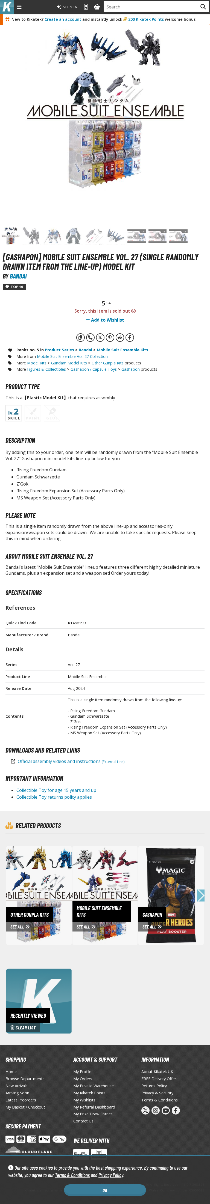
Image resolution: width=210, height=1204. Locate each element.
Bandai (18, 276)
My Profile (82, 1071)
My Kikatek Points (89, 1092)
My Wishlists (84, 1100)
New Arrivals (16, 1085)
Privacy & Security (157, 1092)
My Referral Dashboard (94, 1107)
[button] (201, 895)
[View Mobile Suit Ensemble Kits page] (122, 894)
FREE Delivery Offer (158, 1078)
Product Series (59, 349)
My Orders (82, 1078)
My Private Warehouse (93, 1085)
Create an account (63, 19)
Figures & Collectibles (46, 369)
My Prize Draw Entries (93, 1113)
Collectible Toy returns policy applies (54, 797)
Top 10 (16, 286)
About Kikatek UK (157, 1071)
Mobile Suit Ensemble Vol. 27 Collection (72, 356)
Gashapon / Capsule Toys (94, 369)
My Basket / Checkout (25, 1107)
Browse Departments (25, 1078)
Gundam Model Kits (69, 363)
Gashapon (130, 369)
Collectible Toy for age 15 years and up (56, 790)
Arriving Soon (17, 1092)
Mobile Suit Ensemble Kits (122, 349)
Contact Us (83, 1121)
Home (11, 1071)
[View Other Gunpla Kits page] (56, 894)
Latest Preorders (20, 1100)
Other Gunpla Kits (108, 363)
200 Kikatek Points (146, 19)
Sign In (70, 6)
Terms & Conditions (72, 1175)
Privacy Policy (110, 1175)
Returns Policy (154, 1085)
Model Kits (36, 363)
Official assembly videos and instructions (71, 761)
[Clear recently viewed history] (39, 1000)
